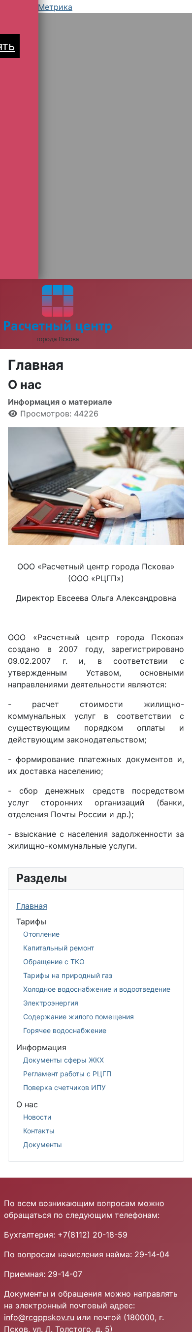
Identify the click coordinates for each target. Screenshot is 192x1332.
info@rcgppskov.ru (39, 1317)
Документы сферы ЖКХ (63, 1060)
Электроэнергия (50, 1003)
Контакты (39, 1130)
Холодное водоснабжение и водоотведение (96, 989)
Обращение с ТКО (54, 961)
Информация (41, 1047)
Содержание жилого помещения (78, 1016)
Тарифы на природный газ (67, 975)
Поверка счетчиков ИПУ (64, 1087)
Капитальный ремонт (58, 948)
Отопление (41, 934)
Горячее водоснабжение (64, 1030)
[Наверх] (174, 1313)
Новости (37, 1117)
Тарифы (31, 921)
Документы (42, 1144)
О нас (27, 1104)
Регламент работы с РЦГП (67, 1073)
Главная (31, 906)
